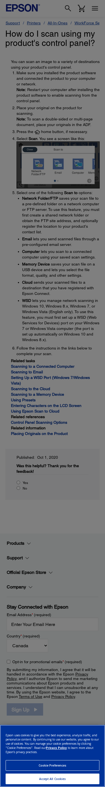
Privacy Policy (56, 748)
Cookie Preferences (53, 765)
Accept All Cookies (52, 779)
